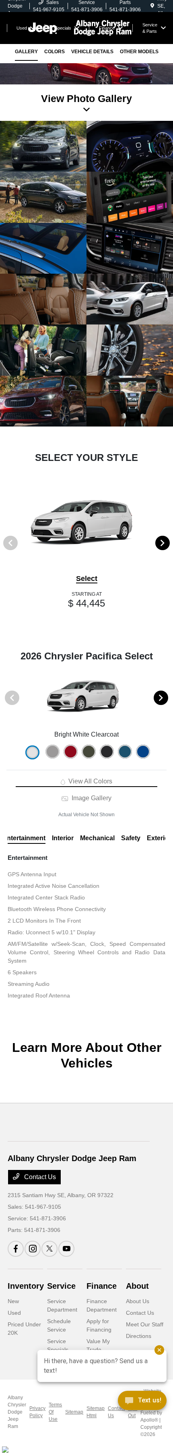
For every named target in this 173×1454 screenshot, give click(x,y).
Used (14, 1313)
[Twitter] (49, 1249)
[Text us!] (142, 1402)
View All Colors (89, 781)
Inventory (26, 1286)
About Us (137, 1301)
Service (61, 1286)
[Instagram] (33, 1249)
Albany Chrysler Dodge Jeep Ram (17, 1412)
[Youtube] (66, 1249)
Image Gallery (90, 798)
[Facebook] (16, 1249)
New (13, 1301)
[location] (152, 6)
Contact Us (39, 1177)
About (137, 1286)
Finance (101, 1286)
